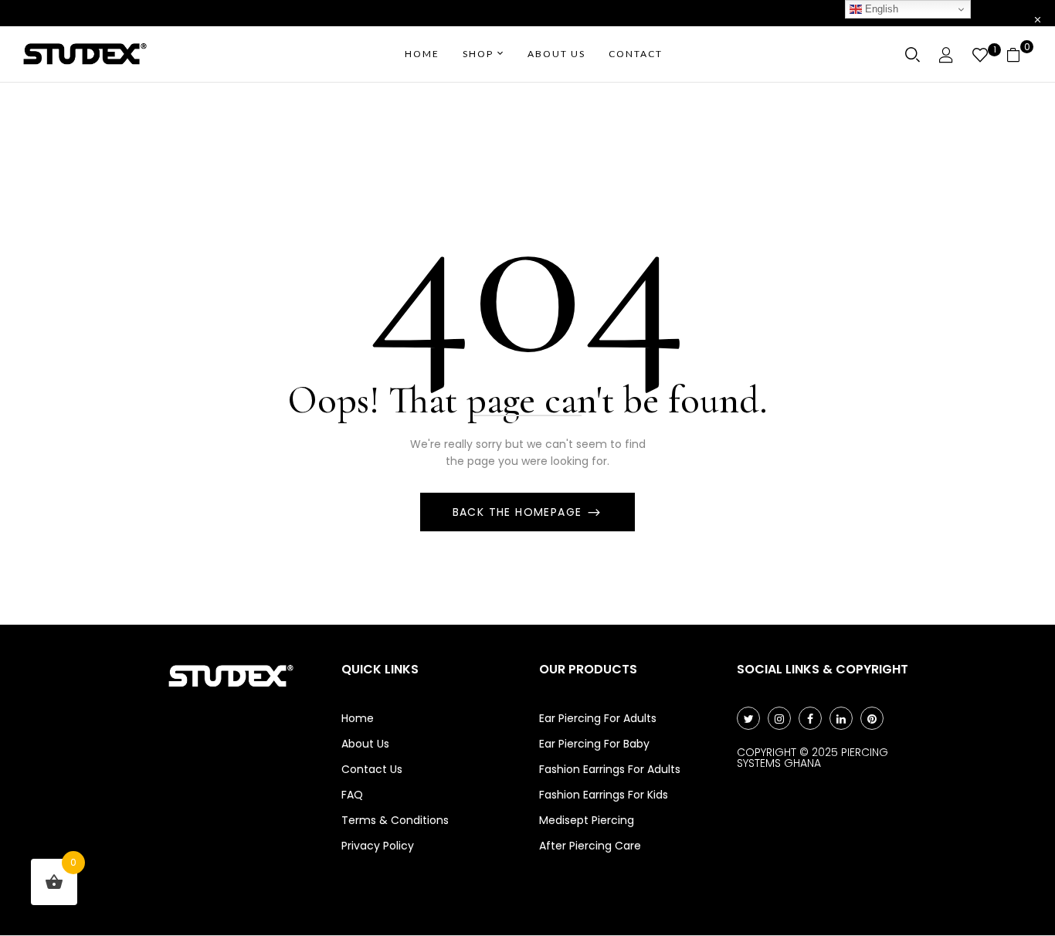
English (880, 9)
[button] (1019, 54)
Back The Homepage (519, 512)
